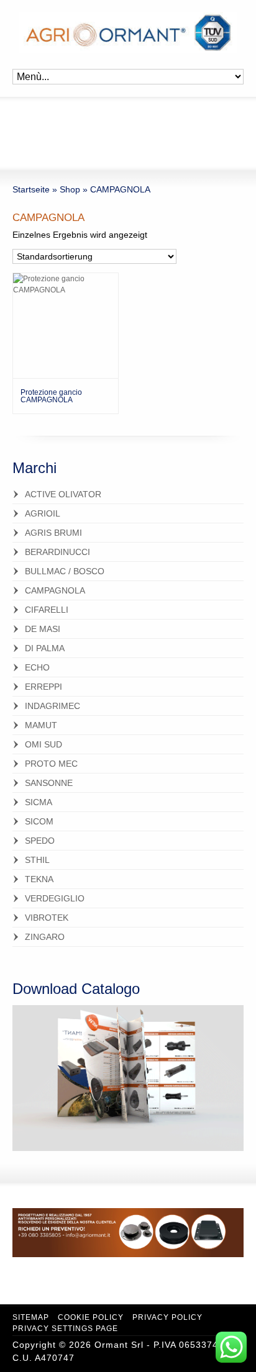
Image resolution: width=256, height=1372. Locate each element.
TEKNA (39, 879)
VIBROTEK (46, 918)
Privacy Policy (167, 1317)
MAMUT (41, 725)
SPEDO (40, 841)
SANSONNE (49, 783)
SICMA (38, 802)
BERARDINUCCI (57, 552)
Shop (70, 189)
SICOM (39, 821)
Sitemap (30, 1317)
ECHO (37, 667)
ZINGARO (45, 937)
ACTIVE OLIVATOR (63, 494)
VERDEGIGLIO (55, 898)
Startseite (31, 189)
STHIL (37, 860)
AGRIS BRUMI (53, 533)
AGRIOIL (42, 513)
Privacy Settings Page (65, 1328)
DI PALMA (45, 648)
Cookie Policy (91, 1317)
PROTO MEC (51, 764)
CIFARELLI (46, 610)
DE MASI (42, 629)
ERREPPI (43, 687)
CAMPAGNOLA (55, 590)
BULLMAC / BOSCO (64, 571)
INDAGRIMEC (52, 706)
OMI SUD (43, 744)
